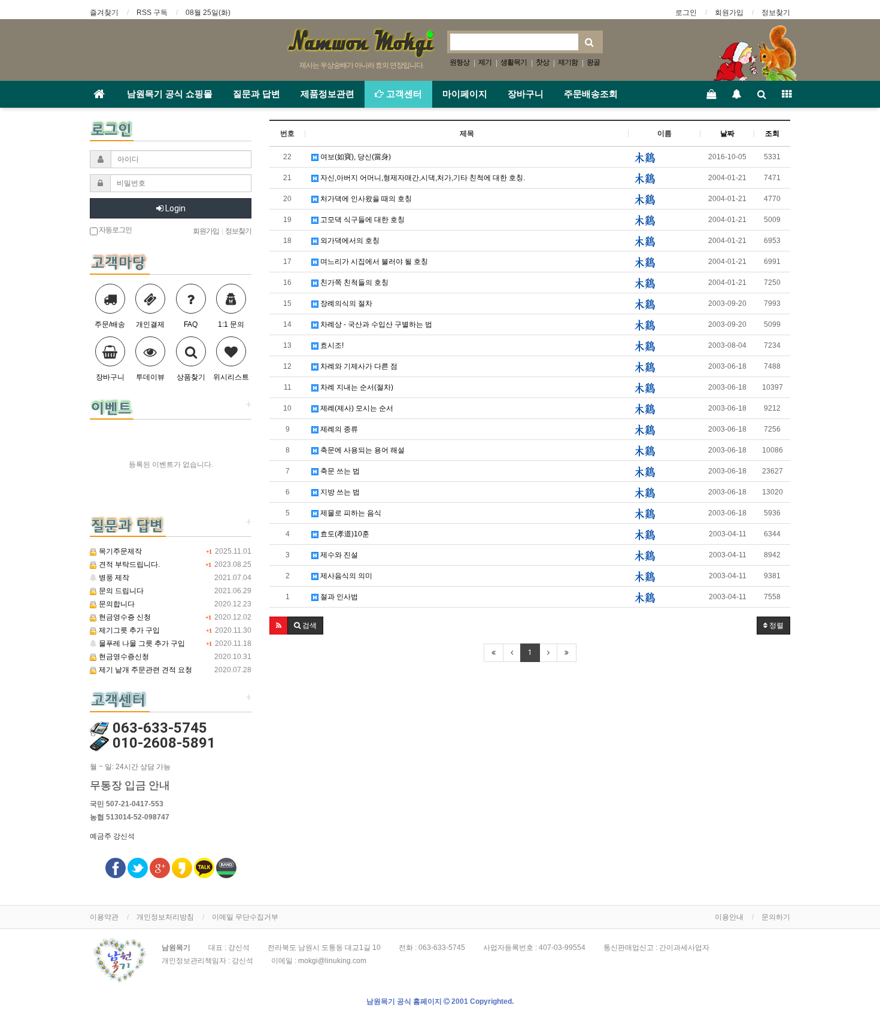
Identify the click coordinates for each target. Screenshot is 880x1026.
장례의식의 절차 (345, 303)
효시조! (331, 345)
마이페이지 (464, 94)
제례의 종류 (338, 429)
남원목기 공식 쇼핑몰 (170, 94)
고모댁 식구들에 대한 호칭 (361, 219)
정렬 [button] (775, 625)
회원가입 (729, 12)
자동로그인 (115, 230)
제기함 (568, 62)
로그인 (686, 12)
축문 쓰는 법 (339, 471)
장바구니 (526, 94)
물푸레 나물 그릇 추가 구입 (141, 643)
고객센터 (403, 94)
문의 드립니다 (120, 591)
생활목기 (513, 62)
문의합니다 (116, 604)
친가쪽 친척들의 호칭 (353, 282)
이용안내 (729, 917)
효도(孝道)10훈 (343, 534)
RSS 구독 (152, 12)
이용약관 (104, 917)
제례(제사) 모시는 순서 (355, 408)
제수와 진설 (338, 555)
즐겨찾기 (104, 12)
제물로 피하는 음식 (349, 513)
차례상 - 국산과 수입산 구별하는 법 (375, 324)
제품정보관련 (327, 94)
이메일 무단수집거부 (245, 917)
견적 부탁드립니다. (128, 564)
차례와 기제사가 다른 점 (357, 366)
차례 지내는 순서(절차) (355, 387)
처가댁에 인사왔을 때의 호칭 (365, 199)
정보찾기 (775, 12)
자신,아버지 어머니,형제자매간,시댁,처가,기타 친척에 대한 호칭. (421, 178)
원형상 (459, 62)
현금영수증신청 (123, 656)
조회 (772, 133)
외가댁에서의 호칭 (349, 240)
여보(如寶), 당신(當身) (354, 157)
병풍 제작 (113, 577)
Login (174, 208)
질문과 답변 (256, 94)
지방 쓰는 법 (339, 492)
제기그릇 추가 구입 (128, 630)
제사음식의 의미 (345, 576)
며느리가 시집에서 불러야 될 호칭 (373, 261)
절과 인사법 (338, 597)
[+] (111, 406)
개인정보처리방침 (165, 917)
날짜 (727, 133)
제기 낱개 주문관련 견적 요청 (144, 670)
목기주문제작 (119, 551)
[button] (278, 626)
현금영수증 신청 (124, 617)
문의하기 (775, 917)
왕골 (593, 62)
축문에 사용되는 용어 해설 (361, 450)
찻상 (542, 62)
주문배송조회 (591, 94)
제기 (484, 62)
